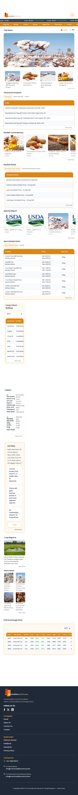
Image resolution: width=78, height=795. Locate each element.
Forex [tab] (27, 97)
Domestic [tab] (8, 97)
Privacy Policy (9, 751)
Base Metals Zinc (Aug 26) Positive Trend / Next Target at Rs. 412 (25, 113)
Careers (7, 730)
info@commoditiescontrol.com (18, 769)
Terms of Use (61, 788)
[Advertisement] (39, 5)
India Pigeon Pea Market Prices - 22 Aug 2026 (20, 200)
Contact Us (8, 726)
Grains (69, 24)
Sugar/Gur (46, 24)
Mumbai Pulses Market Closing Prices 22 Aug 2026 (21, 180)
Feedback (7, 743)
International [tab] (18, 97)
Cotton (25, 24)
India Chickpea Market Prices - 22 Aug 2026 (19, 195)
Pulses (16, 24)
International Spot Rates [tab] (31, 169)
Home (6, 719)
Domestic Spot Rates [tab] (12, 169)
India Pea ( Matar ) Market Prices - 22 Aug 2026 (20, 185)
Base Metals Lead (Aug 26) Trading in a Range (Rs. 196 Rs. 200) (24, 123)
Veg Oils (6, 24)
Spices (35, 24)
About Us (7, 723)
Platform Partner (10, 740)
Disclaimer (8, 747)
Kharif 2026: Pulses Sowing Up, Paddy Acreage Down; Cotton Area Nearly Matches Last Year (14, 560)
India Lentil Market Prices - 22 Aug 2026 (18, 190)
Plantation (58, 24)
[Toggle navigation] (72, 15)
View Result (18, 529)
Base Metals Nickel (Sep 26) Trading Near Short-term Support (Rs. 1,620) (27, 118)
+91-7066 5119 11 (12, 761)
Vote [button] (15, 525)
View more (71, 88)
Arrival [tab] (21, 245)
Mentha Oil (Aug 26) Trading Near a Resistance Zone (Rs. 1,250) (25, 108)
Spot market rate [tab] (11, 245)
